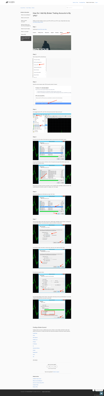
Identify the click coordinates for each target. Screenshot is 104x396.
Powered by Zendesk (99, 395)
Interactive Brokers (36, 348)
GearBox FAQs (35, 384)
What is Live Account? (25, 17)
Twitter (35, 360)
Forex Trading (28, 7)
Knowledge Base (82, 2)
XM (33, 356)
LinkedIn (36, 360)
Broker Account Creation (25, 28)
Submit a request (56, 371)
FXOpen (34, 341)
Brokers (33, 7)
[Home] (10, 3)
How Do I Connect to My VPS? (38, 382)
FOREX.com (35, 339)
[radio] (49, 366)
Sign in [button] (96, 2)
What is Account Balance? (25, 14)
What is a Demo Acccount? (24, 21)
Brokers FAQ (23, 34)
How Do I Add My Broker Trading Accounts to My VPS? (25, 38)
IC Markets (35, 343)
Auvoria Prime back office (42, 29)
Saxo (34, 354)
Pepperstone (35, 352)
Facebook (33, 360)
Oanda (34, 350)
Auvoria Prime (23, 7)
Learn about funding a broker (38, 22)
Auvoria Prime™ (30, 391)
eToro (34, 335)
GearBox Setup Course (37, 378)
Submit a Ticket (75, 2)
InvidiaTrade (35, 333)
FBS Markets (35, 337)
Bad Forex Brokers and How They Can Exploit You (26, 25)
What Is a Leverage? (24, 31)
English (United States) (90, 2)
